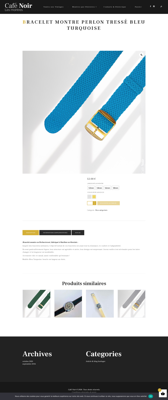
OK (151, 396)
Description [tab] (30, 232)
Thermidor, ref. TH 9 (99, 299)
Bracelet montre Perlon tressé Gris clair (131, 300)
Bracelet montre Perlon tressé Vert (36, 299)
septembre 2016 (29, 364)
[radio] (91, 188)
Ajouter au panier (109, 203)
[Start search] (108, 47)
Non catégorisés (101, 210)
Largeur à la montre (95, 183)
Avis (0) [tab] (78, 232)
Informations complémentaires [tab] (55, 232)
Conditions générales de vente (84, 392)
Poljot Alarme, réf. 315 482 (68, 299)
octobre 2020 (28, 361)
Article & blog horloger (95, 361)
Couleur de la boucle (95, 192)
